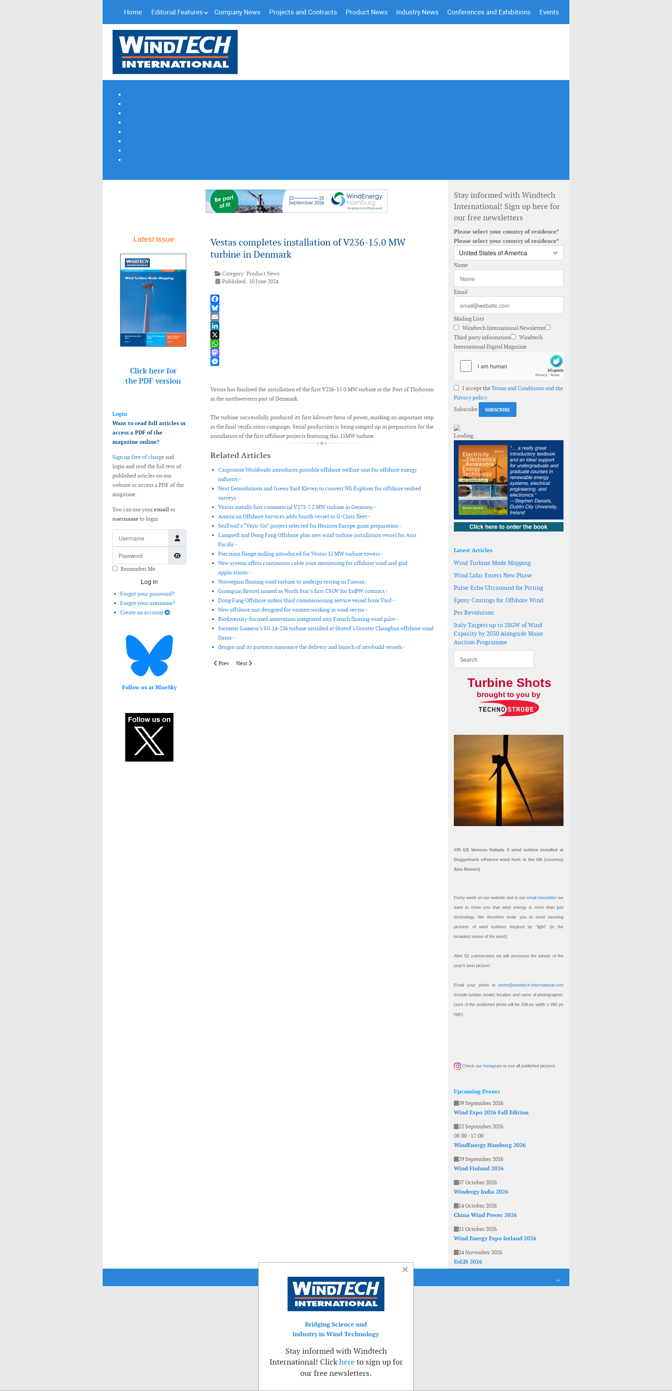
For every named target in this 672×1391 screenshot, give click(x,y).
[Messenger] (322, 361)
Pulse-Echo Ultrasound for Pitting (498, 587)
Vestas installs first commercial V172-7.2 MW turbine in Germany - (297, 507)
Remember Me (138, 568)
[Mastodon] (322, 352)
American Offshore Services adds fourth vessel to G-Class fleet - (294, 516)
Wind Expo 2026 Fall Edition (491, 1112)
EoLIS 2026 (468, 1261)
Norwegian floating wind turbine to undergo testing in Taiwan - (293, 581)
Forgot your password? (147, 593)
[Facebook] (322, 299)
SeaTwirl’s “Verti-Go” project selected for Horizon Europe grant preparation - (309, 525)
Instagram (492, 1065)
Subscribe (466, 409)
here (347, 1362)
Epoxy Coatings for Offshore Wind (498, 600)
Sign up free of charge (138, 456)
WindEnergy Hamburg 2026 (490, 1145)
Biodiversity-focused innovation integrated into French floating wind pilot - (308, 618)
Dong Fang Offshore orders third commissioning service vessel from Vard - (306, 600)
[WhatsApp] (322, 343)
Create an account (142, 612)
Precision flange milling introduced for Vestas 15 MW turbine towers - (300, 553)
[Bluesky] (322, 307)
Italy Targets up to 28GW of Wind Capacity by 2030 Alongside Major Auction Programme (498, 633)
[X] (322, 334)
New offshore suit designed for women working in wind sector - (293, 609)
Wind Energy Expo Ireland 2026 (495, 1238)
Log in (149, 581)
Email (460, 291)
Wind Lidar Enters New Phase (493, 575)
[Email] (322, 316)
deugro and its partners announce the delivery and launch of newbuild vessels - (311, 646)
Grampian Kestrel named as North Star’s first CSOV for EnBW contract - (303, 590)
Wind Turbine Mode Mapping (492, 563)
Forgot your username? (147, 603)
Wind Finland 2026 (479, 1168)
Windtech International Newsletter (503, 327)
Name (461, 264)
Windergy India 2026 (481, 1191)
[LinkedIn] (322, 325)
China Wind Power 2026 (485, 1214)
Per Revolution (474, 612)
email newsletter (542, 897)
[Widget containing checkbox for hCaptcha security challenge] (509, 366)
